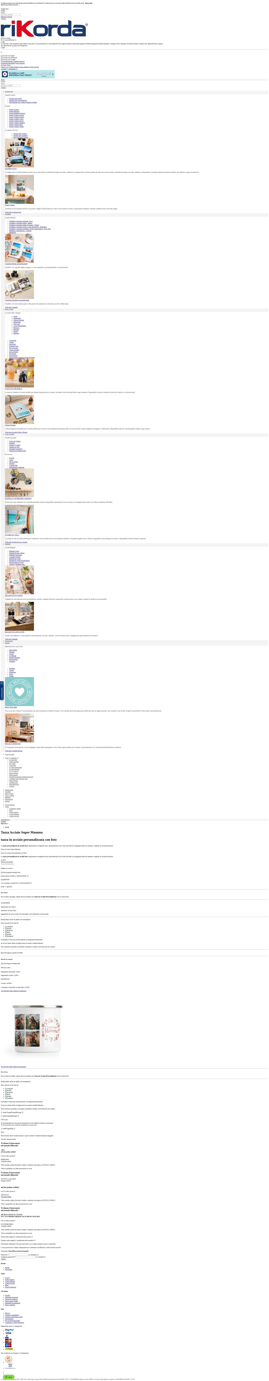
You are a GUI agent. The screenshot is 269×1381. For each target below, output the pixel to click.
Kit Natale (12, 354)
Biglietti (7, 544)
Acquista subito (6, 1161)
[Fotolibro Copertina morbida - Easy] (19, 298)
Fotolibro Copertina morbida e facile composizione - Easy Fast (30, 229)
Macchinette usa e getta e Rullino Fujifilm (23, 102)
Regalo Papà (13, 659)
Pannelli (12, 443)
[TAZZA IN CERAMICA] (19, 387)
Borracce (16, 328)
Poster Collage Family (16, 117)
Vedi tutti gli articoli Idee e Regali (16, 432)
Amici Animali (14, 350)
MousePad (16, 322)
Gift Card (16, 324)
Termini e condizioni (12, 1315)
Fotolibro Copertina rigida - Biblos (20, 223)
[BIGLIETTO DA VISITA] (19, 594)
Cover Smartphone (19, 326)
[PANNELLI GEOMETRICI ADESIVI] (19, 497)
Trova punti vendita (11, 1301)
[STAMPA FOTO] (19, 167)
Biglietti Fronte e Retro (16, 553)
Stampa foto (9, 91)
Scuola (11, 654)
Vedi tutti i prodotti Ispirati (13, 751)
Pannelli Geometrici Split (17, 451)
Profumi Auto (13, 346)
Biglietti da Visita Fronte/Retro (19, 561)
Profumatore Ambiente (16, 467)
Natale (11, 676)
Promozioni (9, 641)
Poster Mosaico (14, 111)
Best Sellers (13, 650)
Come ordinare (24, 67)
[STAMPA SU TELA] (19, 533)
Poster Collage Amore (16, 115)
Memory (16, 333)
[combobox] (10, 15)
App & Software (10, 1287)
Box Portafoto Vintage (20, 137)
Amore (11, 670)
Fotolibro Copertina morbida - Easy (21, 221)
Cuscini (11, 458)
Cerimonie (12, 340)
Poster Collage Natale (16, 126)
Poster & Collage (15, 441)
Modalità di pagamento (12, 1303)
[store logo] (44, 36)
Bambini (12, 668)
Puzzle (15, 331)
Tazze (15, 316)
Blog (6, 1285)
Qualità (7, 1295)
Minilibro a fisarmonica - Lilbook (20, 231)
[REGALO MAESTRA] (19, 742)
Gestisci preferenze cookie (13, 1317)
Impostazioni (5, 820)
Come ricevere (34, 67)
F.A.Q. (6, 67)
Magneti (16, 330)
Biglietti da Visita (15, 559)
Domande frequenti (11, 1297)
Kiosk (7, 827)
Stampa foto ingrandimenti (18, 100)
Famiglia (12, 661)
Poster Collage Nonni (16, 121)
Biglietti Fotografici (15, 555)
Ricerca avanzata (6, 17)
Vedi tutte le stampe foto (13, 212)
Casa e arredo (9, 434)
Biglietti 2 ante (14, 551)
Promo (7, 1268)
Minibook (12, 233)
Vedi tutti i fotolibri (11, 307)
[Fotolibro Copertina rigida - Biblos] (19, 262)
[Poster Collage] (19, 203)
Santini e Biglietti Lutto (17, 564)
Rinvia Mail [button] (88, 3)
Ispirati (7, 643)
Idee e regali (9, 309)
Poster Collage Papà (16, 125)
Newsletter (8, 1269)
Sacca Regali (13, 352)
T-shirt (11, 342)
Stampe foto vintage (20, 134)
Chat (2, 67)
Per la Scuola (13, 348)
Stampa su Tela (14, 447)
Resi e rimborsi (10, 1305)
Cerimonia (12, 656)
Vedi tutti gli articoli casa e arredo (16, 542)
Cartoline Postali (14, 557)
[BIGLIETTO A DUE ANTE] (19, 630)
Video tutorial (14, 67)
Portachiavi (17, 318)
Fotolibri (8, 214)
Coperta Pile (13, 465)
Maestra (12, 652)
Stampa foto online (15, 99)
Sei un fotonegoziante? (12, 1321)
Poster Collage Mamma (17, 123)
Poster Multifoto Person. (17, 113)
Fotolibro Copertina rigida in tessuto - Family (24, 225)
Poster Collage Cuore (16, 119)
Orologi (11, 463)
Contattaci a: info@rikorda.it (14, 1322)
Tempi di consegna (11, 1299)
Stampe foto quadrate (20, 135)
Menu (3, 80)
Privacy (7, 1313)
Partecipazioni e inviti (16, 562)
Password (5, 1255)
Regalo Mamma (14, 658)
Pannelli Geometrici (15, 449)
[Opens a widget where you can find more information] (9, 1377)
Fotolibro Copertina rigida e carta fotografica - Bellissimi (28, 227)
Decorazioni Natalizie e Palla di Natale (22, 357)
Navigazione (9, 1319)
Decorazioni (13, 356)
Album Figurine (18, 320)
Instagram (12, 672)
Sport (11, 674)
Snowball (12, 344)
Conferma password (8, 1257)
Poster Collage (14, 109)
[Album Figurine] (19, 423)
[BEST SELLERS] (19, 705)
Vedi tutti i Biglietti (11, 639)
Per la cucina (13, 462)
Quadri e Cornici (14, 445)
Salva (3, 1259)
